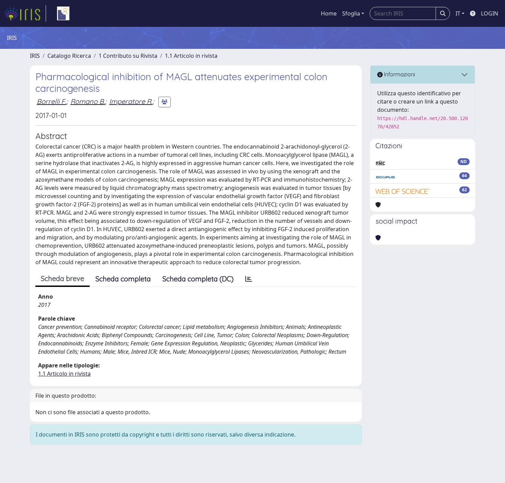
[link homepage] (25, 13)
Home (329, 13)
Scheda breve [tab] (62, 278)
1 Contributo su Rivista (128, 56)
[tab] (248, 279)
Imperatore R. (131, 101)
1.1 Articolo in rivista (191, 56)
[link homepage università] (63, 13)
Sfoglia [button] (351, 13)
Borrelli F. (51, 101)
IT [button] (458, 13)
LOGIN (489, 13)
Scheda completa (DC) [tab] (198, 279)
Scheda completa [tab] (123, 279)
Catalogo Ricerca (69, 56)
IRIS (35, 56)
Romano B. (87, 101)
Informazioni (399, 74)
